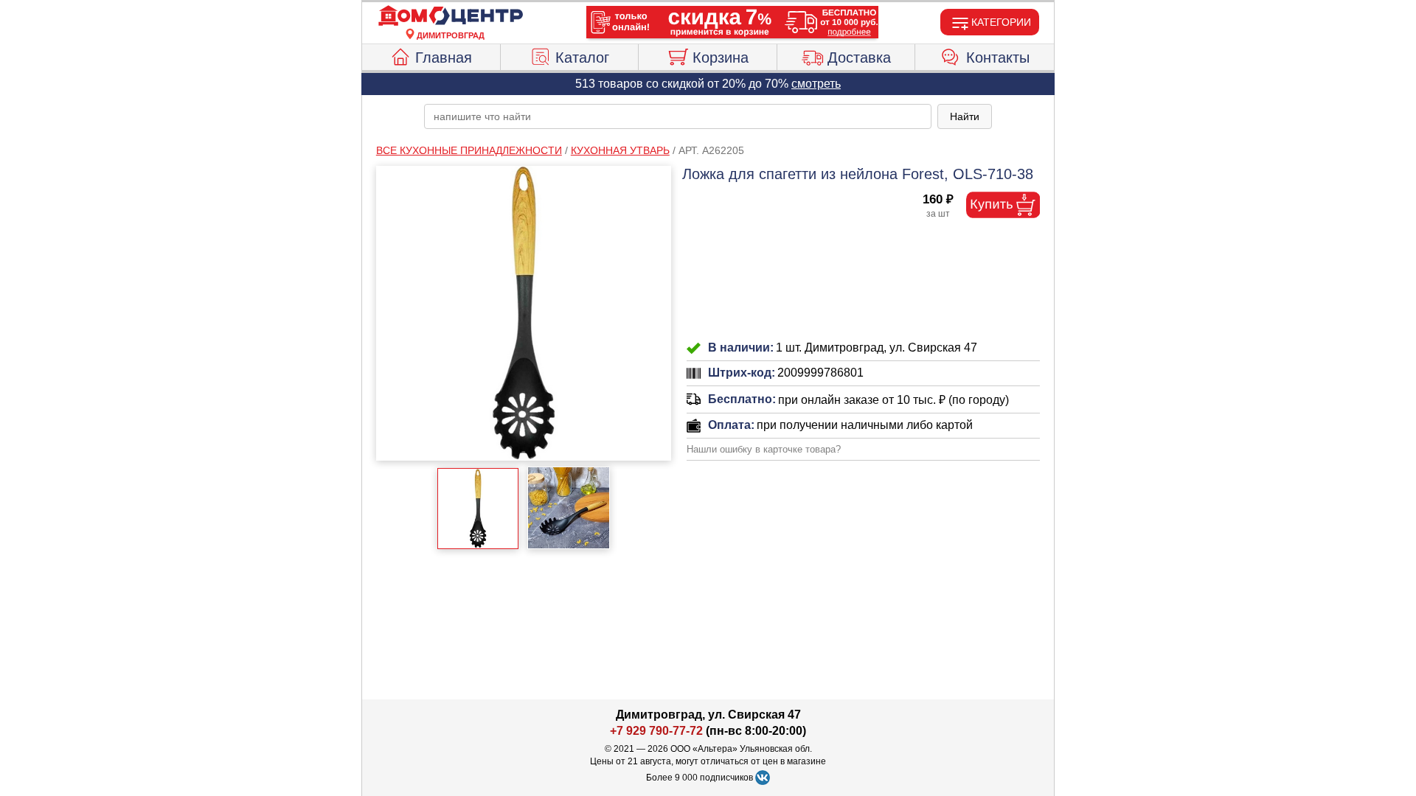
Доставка (859, 57)
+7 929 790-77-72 (656, 731)
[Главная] (450, 16)
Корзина (721, 57)
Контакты (998, 57)
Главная (443, 57)
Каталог (582, 57)
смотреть (816, 83)
